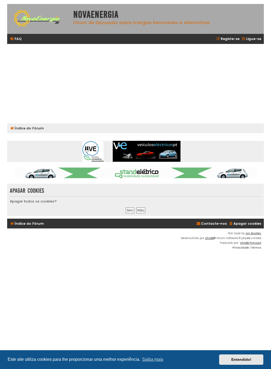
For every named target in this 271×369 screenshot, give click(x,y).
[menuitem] (15, 39)
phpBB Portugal (250, 243)
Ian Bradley (253, 233)
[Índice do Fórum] (38, 19)
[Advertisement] (135, 84)
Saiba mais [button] (152, 359)
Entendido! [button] (241, 359)
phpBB (209, 238)
